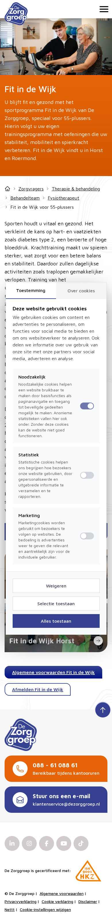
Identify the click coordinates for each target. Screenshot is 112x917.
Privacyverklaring (20, 901)
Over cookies (81, 290)
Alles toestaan (56, 621)
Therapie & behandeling (76, 188)
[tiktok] (81, 843)
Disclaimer (87, 901)
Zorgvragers (31, 188)
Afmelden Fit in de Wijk (37, 689)
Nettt (10, 909)
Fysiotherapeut (63, 197)
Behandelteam (25, 197)
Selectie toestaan (56, 603)
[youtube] (63, 843)
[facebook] (46, 843)
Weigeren (56, 585)
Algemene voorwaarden (62, 893)
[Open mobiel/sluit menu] (103, 9)
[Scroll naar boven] (103, 709)
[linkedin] (12, 843)
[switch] (87, 475)
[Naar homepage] (16, 13)
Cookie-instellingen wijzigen (45, 909)
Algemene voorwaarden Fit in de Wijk (53, 672)
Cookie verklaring (57, 901)
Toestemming (30, 290)
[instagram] (29, 843)
